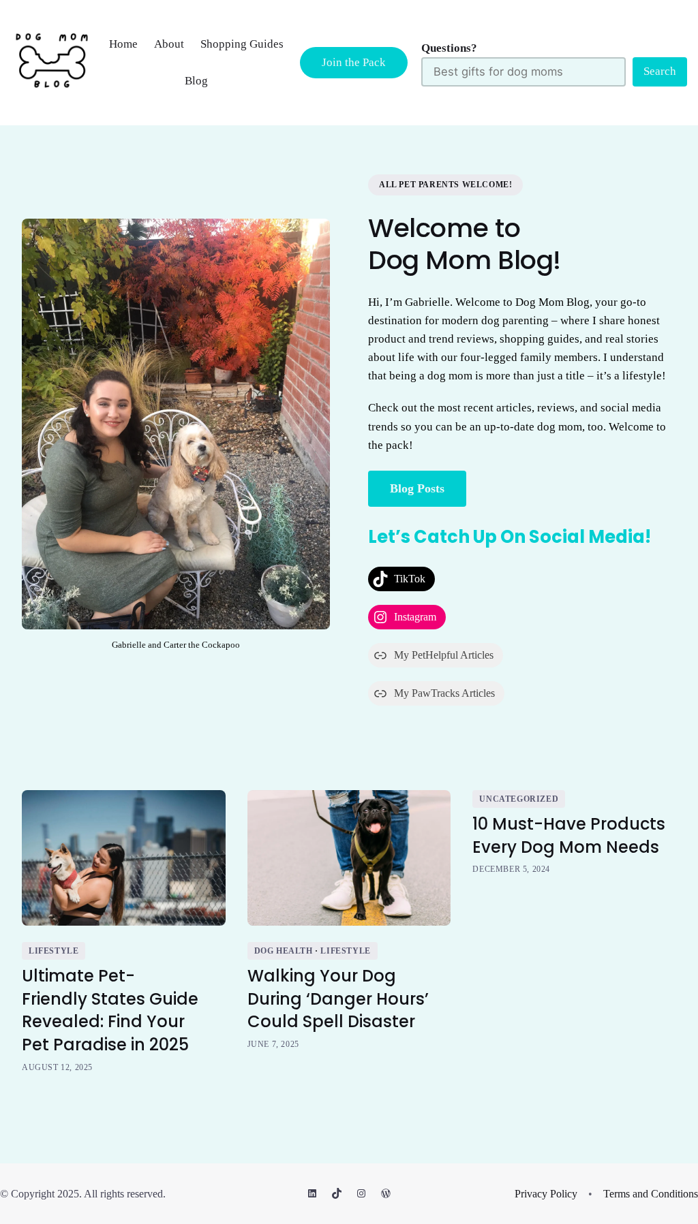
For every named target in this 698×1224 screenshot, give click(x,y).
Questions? (449, 48)
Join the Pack (354, 62)
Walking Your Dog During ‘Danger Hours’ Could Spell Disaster (338, 998)
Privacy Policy (546, 1193)
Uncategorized (518, 799)
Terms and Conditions (650, 1193)
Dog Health (283, 951)
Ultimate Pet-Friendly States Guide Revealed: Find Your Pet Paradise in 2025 (110, 1010)
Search (659, 71)
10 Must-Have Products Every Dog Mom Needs (568, 835)
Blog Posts (417, 488)
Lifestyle (53, 951)
